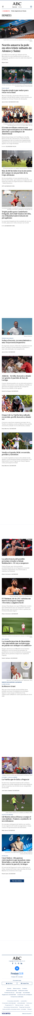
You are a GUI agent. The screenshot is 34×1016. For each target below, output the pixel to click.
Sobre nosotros (17, 988)
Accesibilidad (26, 992)
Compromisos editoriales (17, 996)
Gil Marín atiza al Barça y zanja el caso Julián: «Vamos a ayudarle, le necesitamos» (16, 819)
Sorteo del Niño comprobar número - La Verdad (14, 1009)
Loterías (27, 1005)
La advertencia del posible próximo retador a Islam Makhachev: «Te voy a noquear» (15, 561)
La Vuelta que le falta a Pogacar (15, 779)
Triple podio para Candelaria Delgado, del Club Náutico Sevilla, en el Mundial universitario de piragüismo (16, 215)
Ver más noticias (17, 881)
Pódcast (29, 1009)
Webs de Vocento (26, 1013)
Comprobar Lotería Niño (13, 1001)
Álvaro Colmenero (6, 574)
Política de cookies (23, 990)
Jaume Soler (5, 102)
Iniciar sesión (31, 7)
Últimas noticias (19, 1005)
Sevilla (20, 7)
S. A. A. (4, 146)
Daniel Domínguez (6, 391)
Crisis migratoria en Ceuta (18, 11)
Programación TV (9, 1005)
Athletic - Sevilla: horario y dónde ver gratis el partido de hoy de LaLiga (16, 378)
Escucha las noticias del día (11, 1007)
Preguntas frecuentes (24, 1007)
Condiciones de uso (9, 992)
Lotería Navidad (21, 1003)
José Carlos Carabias (7, 790)
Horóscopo (29, 1003)
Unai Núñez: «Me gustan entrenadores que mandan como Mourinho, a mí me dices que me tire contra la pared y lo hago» (16, 861)
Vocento (9, 988)
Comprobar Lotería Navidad (9, 1003)
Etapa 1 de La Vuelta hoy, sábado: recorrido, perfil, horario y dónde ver (16, 417)
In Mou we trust (8, 686)
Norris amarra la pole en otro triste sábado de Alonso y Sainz (17, 48)
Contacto (24, 988)
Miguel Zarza (5, 62)
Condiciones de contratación (24, 994)
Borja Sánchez (5, 428)
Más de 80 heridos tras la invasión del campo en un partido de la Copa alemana (17, 173)
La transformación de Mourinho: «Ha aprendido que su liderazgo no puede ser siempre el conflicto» (17, 643)
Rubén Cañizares (6, 658)
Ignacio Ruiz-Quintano (8, 682)
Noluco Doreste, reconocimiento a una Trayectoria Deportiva (16, 341)
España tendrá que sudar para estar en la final (15, 91)
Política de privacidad (11, 990)
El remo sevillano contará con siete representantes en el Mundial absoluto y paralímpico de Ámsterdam (17, 130)
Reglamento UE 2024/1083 (9, 994)
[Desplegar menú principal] (3, 7)
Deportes (6, 15)
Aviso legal (18, 992)
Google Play (25, 983)
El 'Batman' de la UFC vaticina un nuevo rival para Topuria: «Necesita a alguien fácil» (16, 600)
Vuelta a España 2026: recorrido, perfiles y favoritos (16, 453)
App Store (10, 983)
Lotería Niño (24, 1001)
